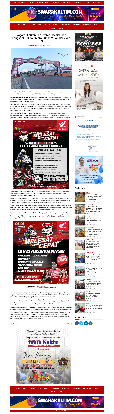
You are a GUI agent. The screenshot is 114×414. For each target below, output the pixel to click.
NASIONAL (56, 2)
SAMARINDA (87, 24)
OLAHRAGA (88, 279)
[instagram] (90, 323)
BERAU (25, 24)
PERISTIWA (88, 216)
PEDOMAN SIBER (19, 2)
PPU (39, 24)
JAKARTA (47, 24)
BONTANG (76, 24)
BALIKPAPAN (66, 24)
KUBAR (96, 24)
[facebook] (77, 323)
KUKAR (53, 28)
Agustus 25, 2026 (91, 201)
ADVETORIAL (67, 2)
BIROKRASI (96, 2)
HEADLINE (87, 192)
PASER (33, 24)
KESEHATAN (77, 2)
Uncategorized (88, 291)
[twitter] (81, 323)
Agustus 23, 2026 (91, 276)
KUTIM (18, 24)
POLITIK (87, 2)
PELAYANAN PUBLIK (43, 2)
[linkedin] (86, 323)
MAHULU (56, 24)
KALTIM (61, 28)
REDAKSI (31, 2)
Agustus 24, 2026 (91, 224)
